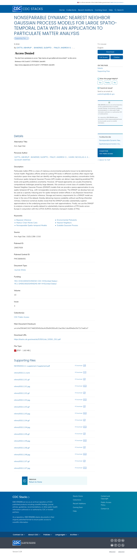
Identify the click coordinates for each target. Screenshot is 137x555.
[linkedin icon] (122, 540)
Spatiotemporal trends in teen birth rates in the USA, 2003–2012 (110, 144)
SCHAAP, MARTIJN (22, 160)
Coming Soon (101, 10)
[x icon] (115, 540)
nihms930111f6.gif (22, 448)
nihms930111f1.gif (22, 379)
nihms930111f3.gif (22, 407)
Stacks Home (78, 496)
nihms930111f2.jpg (22, 400)
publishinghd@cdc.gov (106, 94)
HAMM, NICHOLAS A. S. (78, 157)
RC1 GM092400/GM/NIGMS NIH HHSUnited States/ (35, 284)
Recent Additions (85, 10)
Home (62, 10)
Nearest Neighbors (64, 222)
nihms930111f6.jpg (22, 454)
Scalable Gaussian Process (67, 225)
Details (100, 68)
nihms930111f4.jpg (22, 427)
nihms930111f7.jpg (22, 468)
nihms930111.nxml (22, 373)
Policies (46, 534)
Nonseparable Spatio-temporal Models (31, 225)
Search (120, 10)
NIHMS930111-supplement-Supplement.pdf (32, 366)
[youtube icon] (112, 545)
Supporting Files (104, 71)
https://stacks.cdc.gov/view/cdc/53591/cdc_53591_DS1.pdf (37, 339)
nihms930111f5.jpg (22, 441)
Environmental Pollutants (67, 220)
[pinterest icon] (115, 545)
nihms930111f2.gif (22, 393)
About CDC (33, 534)
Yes (100, 82)
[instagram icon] (119, 540)
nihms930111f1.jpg (22, 386)
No (115, 82)
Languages (60, 534)
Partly (107, 82)
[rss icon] (122, 545)
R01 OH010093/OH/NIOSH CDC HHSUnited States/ (35, 281)
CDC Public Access (21, 317)
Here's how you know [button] (116, 2)
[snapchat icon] (119, 545)
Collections (71, 10)
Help (111, 10)
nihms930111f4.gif (22, 420)
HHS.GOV (112, 552)
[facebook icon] (112, 540)
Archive (73, 534)
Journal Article (20, 270)
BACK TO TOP (104, 160)
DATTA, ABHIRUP (24, 48)
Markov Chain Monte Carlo (26, 222)
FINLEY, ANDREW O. (62, 48)
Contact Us (105, 508)
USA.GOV (121, 552)
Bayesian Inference (23, 220)
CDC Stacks (20, 497)
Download (79, 365)
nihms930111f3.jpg (22, 413)
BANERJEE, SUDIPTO (42, 48)
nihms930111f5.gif (22, 434)
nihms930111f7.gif (22, 461)
